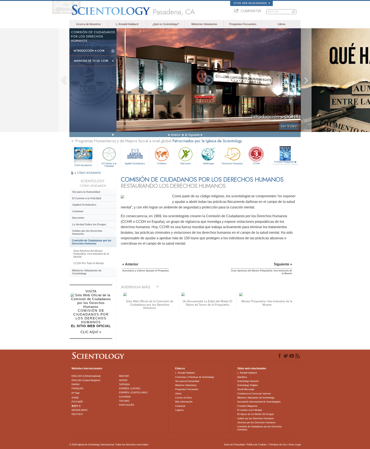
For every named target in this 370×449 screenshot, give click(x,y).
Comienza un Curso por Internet (254, 393)
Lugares (179, 410)
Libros (281, 24)
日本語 (75, 397)
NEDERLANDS (79, 410)
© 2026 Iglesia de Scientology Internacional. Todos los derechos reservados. (109, 444)
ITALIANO (124, 401)
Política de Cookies (257, 444)
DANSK (75, 384)
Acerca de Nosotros (88, 24)
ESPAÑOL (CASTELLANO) (133, 392)
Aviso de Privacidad (234, 444)
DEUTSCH (77, 414)
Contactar (180, 406)
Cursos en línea (183, 397)
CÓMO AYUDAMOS (89, 173)
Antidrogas (208, 163)
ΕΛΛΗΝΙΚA (125, 396)
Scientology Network (248, 381)
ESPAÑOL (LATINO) (129, 388)
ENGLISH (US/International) (86, 376)
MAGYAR (124, 376)
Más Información (183, 401)
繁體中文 (76, 406)
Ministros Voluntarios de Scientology (86, 272)
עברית (75, 393)
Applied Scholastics (135, 163)
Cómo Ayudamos (83, 165)
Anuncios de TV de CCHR (91, 61)
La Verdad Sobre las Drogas (89, 224)
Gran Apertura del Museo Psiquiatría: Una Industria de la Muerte (91, 253)
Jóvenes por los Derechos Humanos (256, 422)
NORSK (123, 380)
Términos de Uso (278, 444)
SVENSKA (124, 384)
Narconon (186, 163)
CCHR (256, 163)
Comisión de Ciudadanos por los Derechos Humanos (91, 242)
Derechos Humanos (232, 163)
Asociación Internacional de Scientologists (259, 401)
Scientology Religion (247, 385)
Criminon (161, 163)
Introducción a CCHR (89, 51)
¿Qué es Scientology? (165, 24)
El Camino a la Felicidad (109, 164)
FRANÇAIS (77, 388)
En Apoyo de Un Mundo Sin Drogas (255, 414)
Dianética (242, 377)
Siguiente (194, 135)
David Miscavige (245, 389)
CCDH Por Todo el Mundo (88, 263)
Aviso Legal (295, 444)
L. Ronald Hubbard (127, 24)
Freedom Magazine (285, 162)
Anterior (176, 135)
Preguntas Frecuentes (243, 24)
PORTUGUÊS (126, 405)
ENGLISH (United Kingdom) (86, 380)
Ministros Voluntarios (204, 24)
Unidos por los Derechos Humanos (87, 232)
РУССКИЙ (77, 401)
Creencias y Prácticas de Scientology (194, 377)
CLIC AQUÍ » (91, 332)
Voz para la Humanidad (86, 191)
